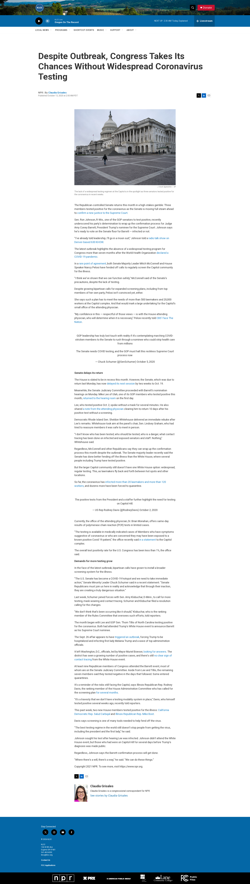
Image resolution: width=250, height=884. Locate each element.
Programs (61, 30)
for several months (107, 692)
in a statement (147, 539)
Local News (42, 30)
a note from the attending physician (103, 408)
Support (115, 30)
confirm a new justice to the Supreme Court (102, 212)
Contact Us (45, 860)
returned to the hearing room (99, 398)
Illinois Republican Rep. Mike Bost (134, 713)
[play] (39, 21)
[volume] (47, 21)
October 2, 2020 (148, 510)
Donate (207, 7)
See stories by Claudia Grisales (109, 795)
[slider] (52, 20)
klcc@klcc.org (47, 855)
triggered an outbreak (127, 637)
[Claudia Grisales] (80, 793)
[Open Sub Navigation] (51, 30)
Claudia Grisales (57, 92)
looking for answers (155, 651)
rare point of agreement (92, 263)
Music (100, 30)
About (130, 30)
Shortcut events (84, 30)
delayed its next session (121, 383)
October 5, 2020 (146, 361)
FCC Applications (48, 865)
